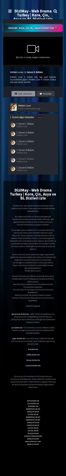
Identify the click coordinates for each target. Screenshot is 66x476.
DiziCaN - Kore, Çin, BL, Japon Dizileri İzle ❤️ (33, 27)
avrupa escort (33, 433)
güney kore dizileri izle (20, 314)
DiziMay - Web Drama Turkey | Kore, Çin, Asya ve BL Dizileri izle (33, 15)
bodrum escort (33, 438)
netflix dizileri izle (33, 354)
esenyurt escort (33, 411)
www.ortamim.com (33, 441)
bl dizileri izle (33, 349)
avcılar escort (33, 414)
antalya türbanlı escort (33, 436)
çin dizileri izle (16, 327)
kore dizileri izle (33, 401)
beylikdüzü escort (33, 409)
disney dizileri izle (33, 360)
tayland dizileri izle (33, 365)
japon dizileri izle (18, 338)
